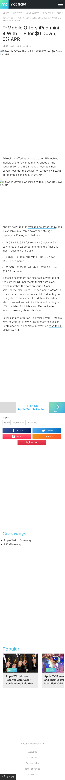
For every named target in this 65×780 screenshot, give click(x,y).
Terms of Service (32, 769)
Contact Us (32, 757)
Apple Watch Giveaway (18, 540)
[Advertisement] (32, 121)
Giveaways (33, 774)
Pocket (35, 442)
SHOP (60, 13)
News (25, 18)
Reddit (49, 436)
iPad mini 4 (19, 422)
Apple (12, 18)
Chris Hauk (8, 45)
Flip (18, 435)
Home (5, 18)
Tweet (49, 430)
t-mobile (32, 422)
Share (20, 430)
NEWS (6, 13)
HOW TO (17, 13)
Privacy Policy (32, 763)
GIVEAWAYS (32, 13)
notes (6, 294)
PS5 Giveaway (12, 544)
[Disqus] (32, 487)
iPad (19, 18)
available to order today (42, 226)
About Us (32, 752)
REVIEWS (48, 13)
